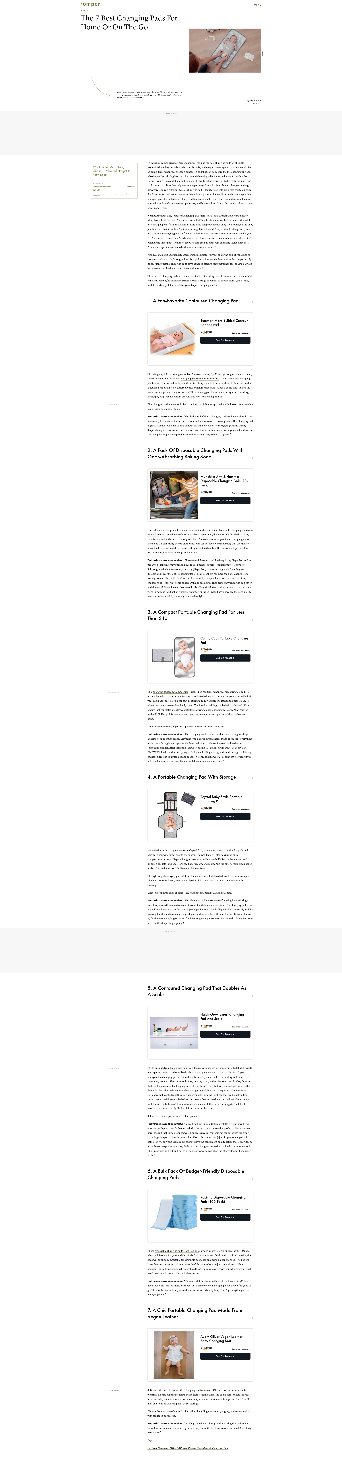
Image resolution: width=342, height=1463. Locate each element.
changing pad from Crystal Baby (185, 850)
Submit (96, 190)
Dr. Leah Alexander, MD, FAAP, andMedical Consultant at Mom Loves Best (187, 1448)
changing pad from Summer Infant (200, 378)
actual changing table (201, 176)
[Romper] (90, 5)
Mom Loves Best (156, 220)
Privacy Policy (96, 195)
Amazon (262, 53)
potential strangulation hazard (197, 229)
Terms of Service (126, 194)
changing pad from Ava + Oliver (202, 1390)
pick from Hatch (168, 1068)
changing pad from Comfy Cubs (170, 691)
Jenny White (255, 100)
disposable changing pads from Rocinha (177, 1251)
